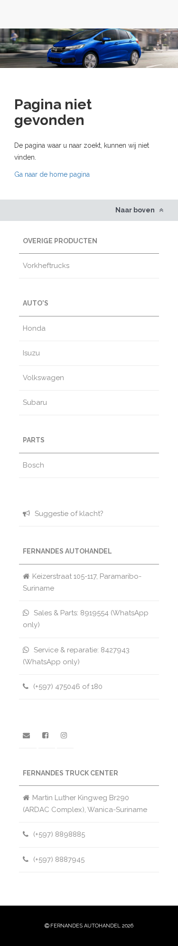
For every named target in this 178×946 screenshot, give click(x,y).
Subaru (35, 402)
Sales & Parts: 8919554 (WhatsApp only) (86, 619)
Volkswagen (43, 377)
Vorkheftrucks (46, 265)
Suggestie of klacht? (68, 513)
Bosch (33, 465)
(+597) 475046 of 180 (67, 686)
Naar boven (135, 210)
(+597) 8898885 (58, 834)
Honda (34, 328)
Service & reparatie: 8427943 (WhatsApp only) (76, 656)
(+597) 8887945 (57, 859)
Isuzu (31, 353)
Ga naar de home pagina (52, 174)
